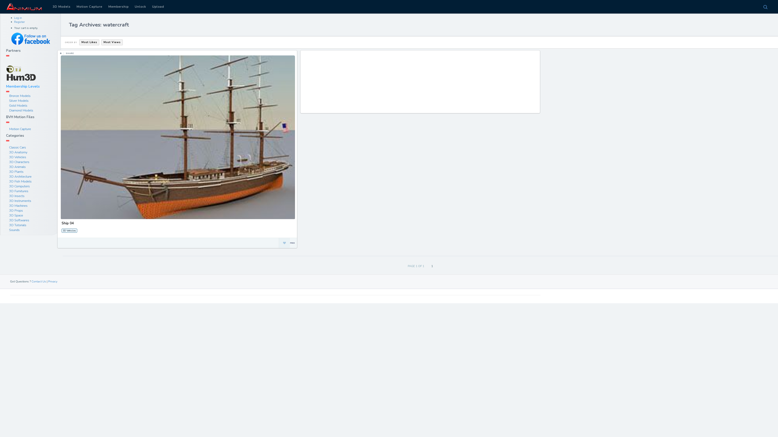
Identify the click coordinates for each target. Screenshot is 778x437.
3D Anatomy (18, 152)
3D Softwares (19, 220)
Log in (18, 18)
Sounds (14, 230)
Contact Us (39, 281)
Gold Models (18, 105)
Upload (158, 6)
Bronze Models (20, 96)
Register (19, 22)
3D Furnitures (18, 191)
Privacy (52, 281)
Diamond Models (21, 110)
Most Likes (89, 42)
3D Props (16, 210)
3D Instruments (20, 201)
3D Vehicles (17, 157)
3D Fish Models (20, 181)
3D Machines (18, 206)
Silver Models (19, 101)
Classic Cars (17, 147)
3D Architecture (20, 176)
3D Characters (19, 162)
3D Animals (17, 167)
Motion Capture (89, 6)
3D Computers (19, 186)
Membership (118, 6)
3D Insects (17, 196)
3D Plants (16, 172)
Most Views (112, 42)
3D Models (61, 6)
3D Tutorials (17, 225)
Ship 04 (68, 223)
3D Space (16, 215)
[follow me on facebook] (30, 39)
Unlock (140, 6)
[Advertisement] (421, 83)
